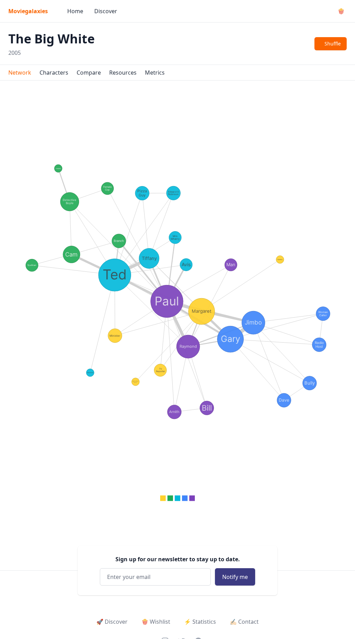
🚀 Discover (112, 621)
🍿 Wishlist (155, 621)
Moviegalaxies (28, 11)
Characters (54, 72)
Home (75, 11)
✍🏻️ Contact (244, 621)
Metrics (155, 72)
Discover (105, 11)
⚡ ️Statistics (200, 621)
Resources (123, 72)
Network (19, 72)
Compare (89, 72)
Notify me (235, 577)
